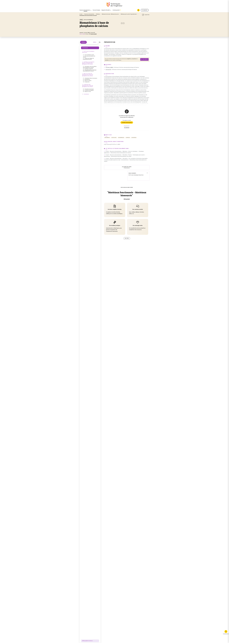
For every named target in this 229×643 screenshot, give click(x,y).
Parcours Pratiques (96, 10)
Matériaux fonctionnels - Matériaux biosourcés (110, 14)
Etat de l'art (114, 137)
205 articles (127, 199)
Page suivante (132, 173)
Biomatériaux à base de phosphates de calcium (121, 152)
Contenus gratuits (116, 10)
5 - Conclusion (85, 94)
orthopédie (134, 137)
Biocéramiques (121, 137)
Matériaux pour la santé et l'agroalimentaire (129, 14)
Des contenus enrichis (137, 209)
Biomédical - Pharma (127, 154)
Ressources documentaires (85, 10)
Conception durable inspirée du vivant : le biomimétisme (116, 159)
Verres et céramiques (133, 151)
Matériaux (98, 14)
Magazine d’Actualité (106, 10)
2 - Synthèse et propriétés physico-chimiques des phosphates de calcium (88, 63)
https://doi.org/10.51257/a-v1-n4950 (112, 144)
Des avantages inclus (138, 225)
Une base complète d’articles (115, 209)
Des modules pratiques (114, 225)
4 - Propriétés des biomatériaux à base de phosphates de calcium (87, 85)
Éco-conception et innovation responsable (138, 158)
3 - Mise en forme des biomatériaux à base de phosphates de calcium (87, 74)
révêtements (107, 137)
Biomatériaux (107, 156)
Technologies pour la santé (138, 154)
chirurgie (128, 137)
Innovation (125, 158)
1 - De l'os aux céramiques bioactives (88, 52)
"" (126, 194)
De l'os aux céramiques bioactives (136, 174)
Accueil (81, 14)
